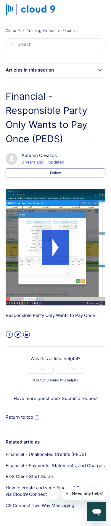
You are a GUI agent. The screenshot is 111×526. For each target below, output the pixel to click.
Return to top (19, 417)
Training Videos (41, 30)
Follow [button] (55, 173)
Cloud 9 (13, 30)
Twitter (18, 334)
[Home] (32, 13)
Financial (70, 30)
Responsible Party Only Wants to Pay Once (50, 315)
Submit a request (80, 398)
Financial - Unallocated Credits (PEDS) (46, 454)
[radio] (40, 369)
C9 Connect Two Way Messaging (40, 505)
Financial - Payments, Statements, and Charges (55, 465)
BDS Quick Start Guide (29, 476)
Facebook (9, 334)
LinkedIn (26, 334)
